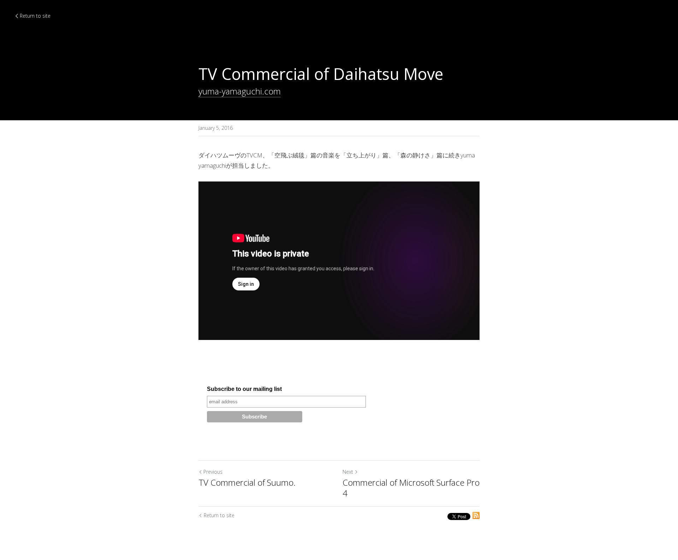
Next (348, 471)
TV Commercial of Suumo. (247, 482)
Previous (212, 471)
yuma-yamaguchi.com (239, 91)
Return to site (35, 15)
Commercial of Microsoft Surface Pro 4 (411, 487)
